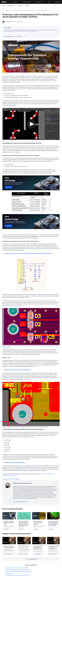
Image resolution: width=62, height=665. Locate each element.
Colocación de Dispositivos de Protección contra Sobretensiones (18, 571)
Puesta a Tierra (9, 573)
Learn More (8, 187)
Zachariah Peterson (9, 21)
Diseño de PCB (11, 5)
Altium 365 (21, 470)
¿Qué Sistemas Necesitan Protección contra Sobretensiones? (18, 575)
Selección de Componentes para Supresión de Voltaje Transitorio (18, 569)
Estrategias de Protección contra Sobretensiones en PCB (17, 567)
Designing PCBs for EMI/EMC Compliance (11, 479)
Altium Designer (32, 469)
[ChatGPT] (15, 36)
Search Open (48, 1)
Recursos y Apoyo (27, 1)
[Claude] (20, 36)
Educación (39, 1)
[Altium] (4, 1)
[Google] (22, 36)
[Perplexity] (17, 36)
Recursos (27, 5)
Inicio (3, 5)
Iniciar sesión (58, 1)
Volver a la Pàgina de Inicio (31, 558)
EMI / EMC (7, 10)
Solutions (14, 1)
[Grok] (25, 36)
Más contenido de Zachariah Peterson (20, 501)
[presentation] (59, 509)
